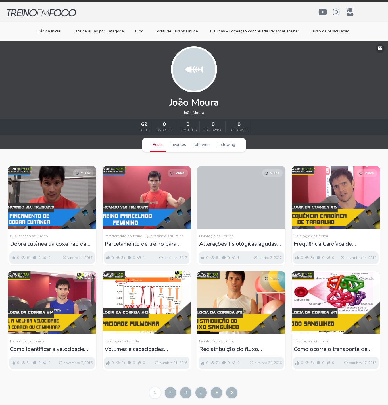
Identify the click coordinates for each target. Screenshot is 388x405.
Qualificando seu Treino (29, 236)
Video (85, 173)
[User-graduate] (350, 12)
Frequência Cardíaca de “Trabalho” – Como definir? (327, 244)
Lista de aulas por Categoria (98, 31)
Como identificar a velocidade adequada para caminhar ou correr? (47, 349)
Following (226, 144)
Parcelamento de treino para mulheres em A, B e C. (140, 244)
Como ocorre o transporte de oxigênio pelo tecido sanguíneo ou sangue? (333, 349)
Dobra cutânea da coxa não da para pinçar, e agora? (48, 244)
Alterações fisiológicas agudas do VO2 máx (238, 244)
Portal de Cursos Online (176, 31)
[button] (380, 48)
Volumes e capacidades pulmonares (134, 349)
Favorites (178, 144)
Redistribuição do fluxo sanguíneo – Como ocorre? (232, 349)
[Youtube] (322, 12)
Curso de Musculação (329, 31)
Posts (158, 144)
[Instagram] (336, 12)
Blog (139, 31)
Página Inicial (49, 31)
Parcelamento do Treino (123, 236)
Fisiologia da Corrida (216, 236)
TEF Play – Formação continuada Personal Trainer (254, 31)
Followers (202, 144)
